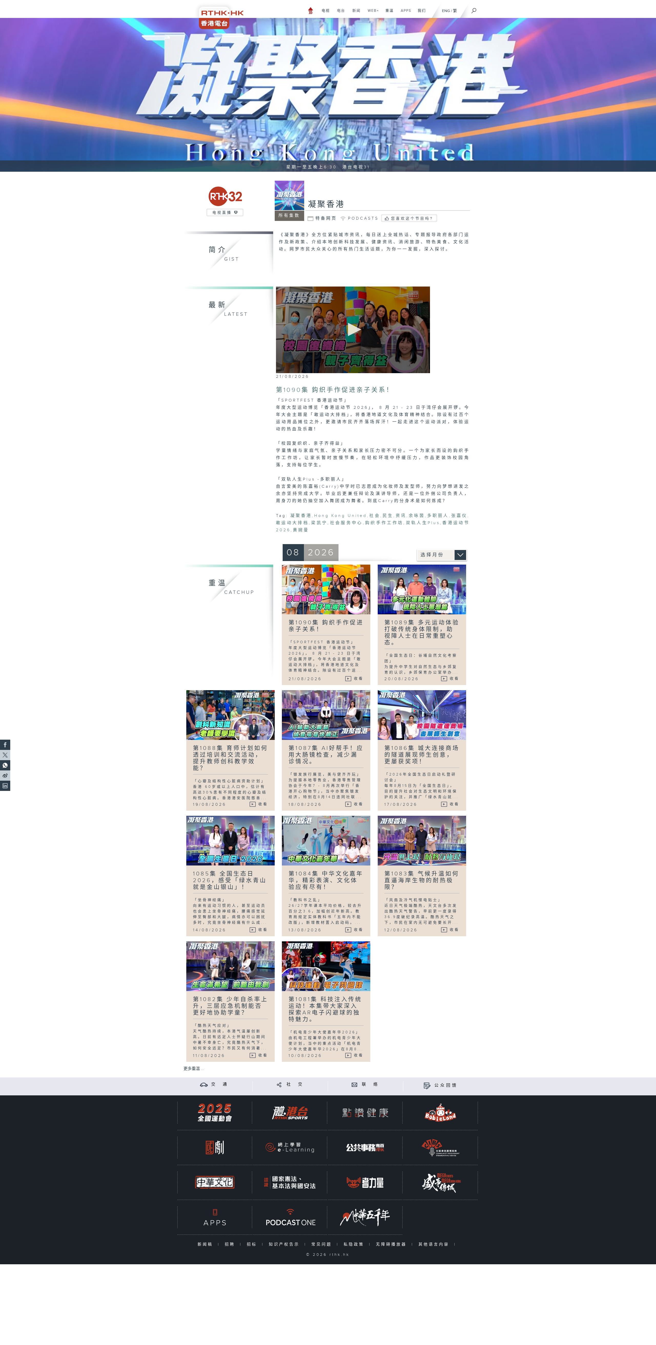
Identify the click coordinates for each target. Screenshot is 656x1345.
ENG (446, 11)
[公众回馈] (427, 1085)
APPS (404, 13)
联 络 (370, 1084)
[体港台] (290, 1113)
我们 (420, 13)
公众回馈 (446, 1085)
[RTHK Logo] (218, 14)
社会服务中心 (346, 523)
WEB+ (371, 13)
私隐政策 (355, 1244)
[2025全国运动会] (214, 1113)
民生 (388, 515)
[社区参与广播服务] (440, 1147)
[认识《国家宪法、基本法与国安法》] (290, 1182)
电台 (339, 13)
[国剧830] (214, 1147)
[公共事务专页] (365, 1147)
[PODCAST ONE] (290, 1217)
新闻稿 (206, 1244)
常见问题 (322, 1244)
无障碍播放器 (392, 1244)
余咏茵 (417, 515)
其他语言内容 (435, 1244)
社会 (374, 515)
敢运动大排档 (292, 523)
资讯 (401, 515)
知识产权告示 (285, 1244)
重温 (388, 13)
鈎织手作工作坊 (384, 523)
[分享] (279, 1084)
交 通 (220, 1084)
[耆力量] (365, 1182)
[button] (353, 329)
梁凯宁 (319, 523)
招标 (253, 1244)
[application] (353, 330)
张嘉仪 (459, 515)
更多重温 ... (193, 1068)
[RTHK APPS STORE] (214, 1217)
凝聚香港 (326, 204)
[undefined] (310, 10)
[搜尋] (474, 9)
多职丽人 (438, 515)
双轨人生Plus (423, 523)
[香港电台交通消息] (203, 1084)
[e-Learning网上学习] (290, 1147)
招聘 (231, 1244)
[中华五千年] (365, 1217)
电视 (324, 13)
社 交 (295, 1084)
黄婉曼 (301, 530)
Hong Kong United (340, 515)
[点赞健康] (365, 1113)
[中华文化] (214, 1182)
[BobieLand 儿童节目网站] (440, 1113)
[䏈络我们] (354, 1084)
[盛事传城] (440, 1182)
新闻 (354, 13)
